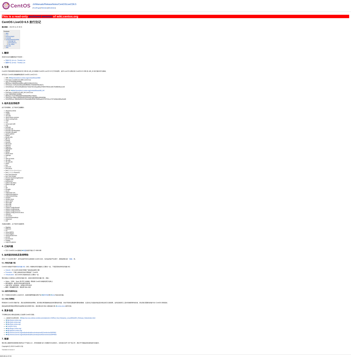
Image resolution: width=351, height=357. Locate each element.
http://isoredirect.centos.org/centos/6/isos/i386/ (25, 78)
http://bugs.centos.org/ (14, 328)
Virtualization (9, 274)
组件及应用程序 (10, 36)
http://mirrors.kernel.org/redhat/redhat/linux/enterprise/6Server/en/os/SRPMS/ (32, 334)
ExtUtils (10, 170)
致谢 (7, 47)
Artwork (7, 270)
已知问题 (8, 38)
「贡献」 (71, 259)
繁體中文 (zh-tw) (10, 62)
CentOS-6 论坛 (12, 326)
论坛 (53, 295)
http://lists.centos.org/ (14, 324)
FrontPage (36, 8)
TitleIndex (44, 8)
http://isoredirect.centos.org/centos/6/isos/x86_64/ (28, 90)
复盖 (24, 250)
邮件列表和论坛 (12, 42)
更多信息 (8, 46)
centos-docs (61, 306)
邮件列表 (46, 295)
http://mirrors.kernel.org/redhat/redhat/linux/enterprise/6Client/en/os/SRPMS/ (31, 332)
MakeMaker (17, 170)
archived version (40, 16)
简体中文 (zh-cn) (10, 60)
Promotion (8, 272)
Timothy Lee (21, 60)
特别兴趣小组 (11, 41)
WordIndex (51, 8)
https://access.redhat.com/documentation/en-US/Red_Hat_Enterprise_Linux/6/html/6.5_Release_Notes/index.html (58, 318)
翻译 (7, 33)
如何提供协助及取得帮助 (12, 39)
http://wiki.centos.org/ (14, 322)
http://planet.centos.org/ (14, 330)
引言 (7, 35)
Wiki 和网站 (11, 44)
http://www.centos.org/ (14, 320)
